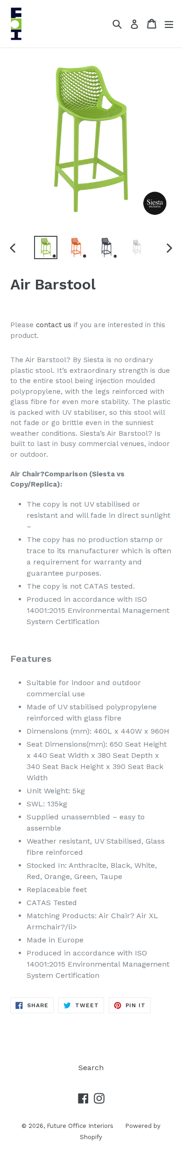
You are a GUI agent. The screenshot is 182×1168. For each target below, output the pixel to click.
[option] (45, 247)
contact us (53, 325)
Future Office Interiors (80, 1125)
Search (91, 1067)
